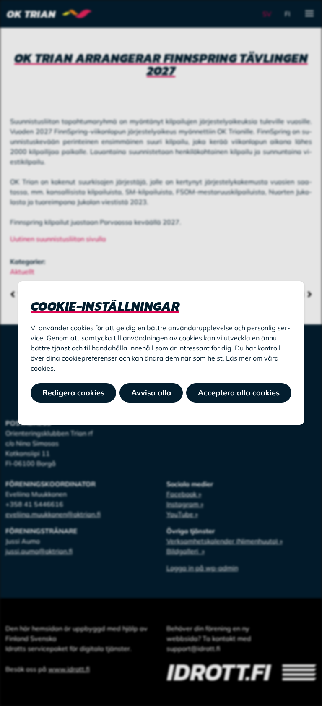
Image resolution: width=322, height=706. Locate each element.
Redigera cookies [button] (73, 392)
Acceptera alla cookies (239, 392)
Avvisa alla (151, 392)
